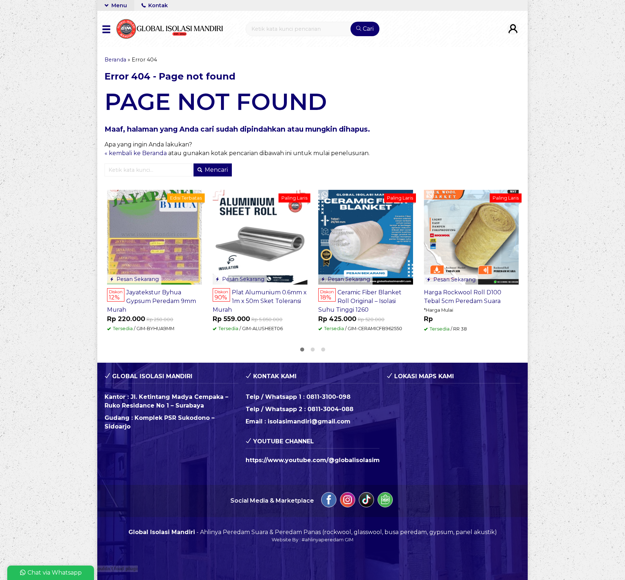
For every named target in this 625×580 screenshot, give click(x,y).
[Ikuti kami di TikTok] (366, 501)
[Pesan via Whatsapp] (113, 195)
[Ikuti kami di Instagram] (347, 501)
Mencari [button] (215, 169)
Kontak (157, 5)
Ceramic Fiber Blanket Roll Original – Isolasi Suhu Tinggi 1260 (359, 301)
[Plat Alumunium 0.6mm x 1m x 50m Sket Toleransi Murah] (260, 236)
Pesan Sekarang (137, 279)
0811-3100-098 (328, 396)
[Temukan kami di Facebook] (328, 501)
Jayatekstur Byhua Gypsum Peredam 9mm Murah (151, 301)
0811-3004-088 (330, 409)
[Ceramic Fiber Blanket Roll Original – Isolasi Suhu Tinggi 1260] (365, 236)
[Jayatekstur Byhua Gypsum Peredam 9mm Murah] (154, 236)
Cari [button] (367, 28)
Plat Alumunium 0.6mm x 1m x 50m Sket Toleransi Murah (260, 301)
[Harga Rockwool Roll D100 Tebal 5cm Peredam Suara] (471, 236)
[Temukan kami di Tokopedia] (385, 501)
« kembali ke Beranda (136, 153)
